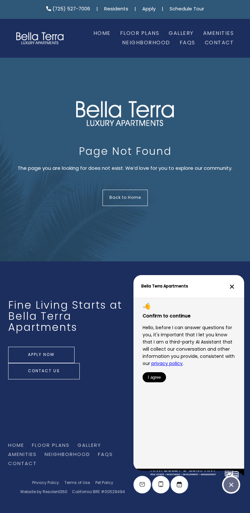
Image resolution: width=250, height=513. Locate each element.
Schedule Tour (187, 9)
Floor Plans (140, 33)
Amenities (218, 33)
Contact (219, 43)
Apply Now (41, 355)
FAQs (187, 43)
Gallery (181, 33)
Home (102, 33)
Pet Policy (104, 483)
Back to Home (125, 198)
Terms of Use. (77, 483)
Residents (116, 9)
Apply (149, 9)
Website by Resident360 (43, 492)
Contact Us (44, 371)
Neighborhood (146, 43)
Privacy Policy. (46, 483)
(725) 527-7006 (70, 9)
